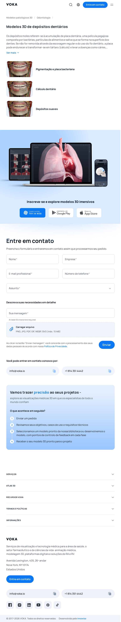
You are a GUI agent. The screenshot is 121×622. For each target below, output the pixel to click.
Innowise (81, 618)
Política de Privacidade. (56, 346)
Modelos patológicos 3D (19, 17)
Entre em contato (20, 579)
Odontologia (43, 17)
